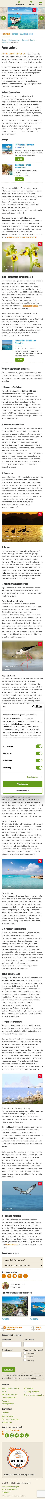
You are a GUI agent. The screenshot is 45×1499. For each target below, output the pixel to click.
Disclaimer (6, 1492)
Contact (5, 1413)
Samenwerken (8, 1416)
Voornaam (6, 1339)
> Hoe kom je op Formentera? (16, 1265)
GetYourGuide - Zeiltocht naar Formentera (25, 341)
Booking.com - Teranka (23, 165)
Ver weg (30, 1360)
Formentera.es (11, 1244)
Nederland (31, 1353)
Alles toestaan (22, 784)
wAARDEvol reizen (26, 34)
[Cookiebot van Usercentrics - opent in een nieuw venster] (32, 706)
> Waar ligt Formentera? (14, 1260)
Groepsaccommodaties (34, 1395)
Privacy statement (9, 1489)
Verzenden (8, 1369)
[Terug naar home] (5, 3)
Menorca (5, 1318)
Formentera (6, 33)
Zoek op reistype (31, 1392)
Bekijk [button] (19, 159)
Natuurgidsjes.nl (8, 1398)
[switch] (39, 753)
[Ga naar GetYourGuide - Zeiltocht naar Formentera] (7, 345)
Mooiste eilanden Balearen (13, 54)
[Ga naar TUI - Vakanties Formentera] (7, 149)
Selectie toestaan (22, 791)
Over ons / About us (10, 1419)
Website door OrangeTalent (14, 1496)
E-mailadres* (7, 1350)
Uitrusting (28, 1388)
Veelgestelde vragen (10, 1487)
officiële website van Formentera (21, 237)
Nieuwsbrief (7, 1422)
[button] (3, 18)
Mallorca (34, 1318)
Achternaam (28, 1339)
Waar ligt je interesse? (33, 1350)
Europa (30, 1357)
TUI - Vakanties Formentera (24, 144)
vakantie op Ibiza (30, 305)
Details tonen (32, 777)
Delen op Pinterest (34, 10)
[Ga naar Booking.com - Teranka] (7, 169)
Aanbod (15, 34)
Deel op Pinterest (40, 244)
